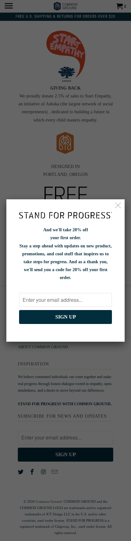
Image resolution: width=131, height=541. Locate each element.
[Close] (118, 205)
